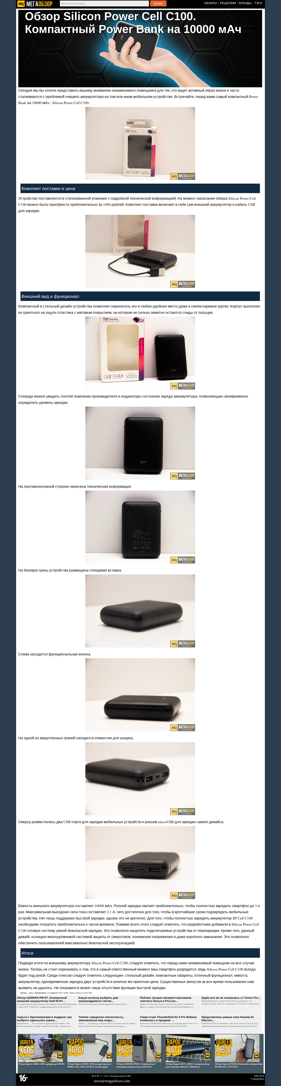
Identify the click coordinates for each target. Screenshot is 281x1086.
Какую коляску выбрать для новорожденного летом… (98, 999)
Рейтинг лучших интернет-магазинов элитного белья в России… (165, 999)
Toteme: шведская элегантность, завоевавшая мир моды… (101, 1019)
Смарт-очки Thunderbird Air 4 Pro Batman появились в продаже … (168, 1019)
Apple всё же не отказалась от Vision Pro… (231, 997)
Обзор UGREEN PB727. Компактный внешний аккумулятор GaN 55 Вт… (42, 999)
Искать (158, 3)
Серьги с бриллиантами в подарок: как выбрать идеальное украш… (44, 1019)
